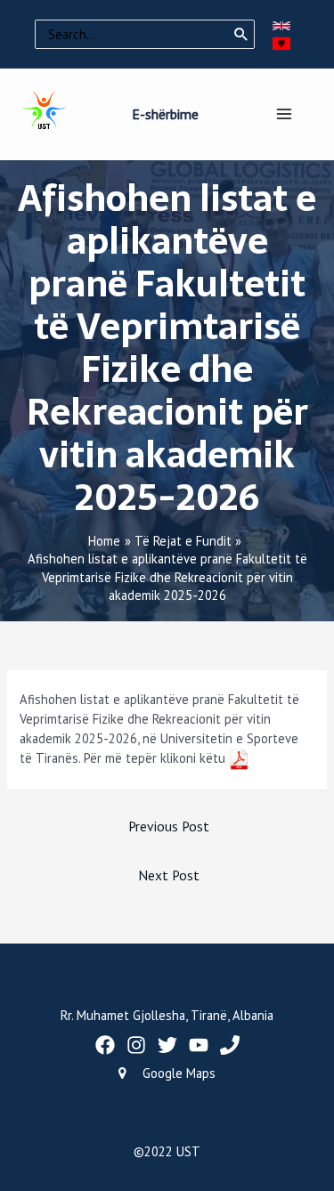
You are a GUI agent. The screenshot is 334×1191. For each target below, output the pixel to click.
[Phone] (230, 1045)
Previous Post (168, 826)
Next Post (169, 875)
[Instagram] (136, 1045)
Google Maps (179, 1073)
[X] (167, 1045)
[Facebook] (105, 1045)
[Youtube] (198, 1045)
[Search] (241, 34)
